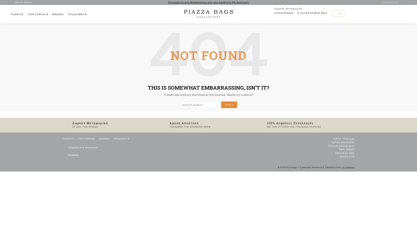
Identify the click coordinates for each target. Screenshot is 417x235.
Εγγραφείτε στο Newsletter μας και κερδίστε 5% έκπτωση (208, 2)
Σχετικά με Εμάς (344, 152)
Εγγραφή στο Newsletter (83, 147)
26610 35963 (23, 2)
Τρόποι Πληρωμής (343, 138)
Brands (58, 14)
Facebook (73, 155)
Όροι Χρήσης (346, 149)
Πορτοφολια (38, 14)
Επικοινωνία (347, 156)
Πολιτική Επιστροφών (341, 145)
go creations (348, 167)
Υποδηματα (77, 14)
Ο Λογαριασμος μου (312, 13)
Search (229, 104)
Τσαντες (17, 14)
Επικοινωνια (283, 13)
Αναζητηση (391, 2)
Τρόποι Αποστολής (342, 142)
